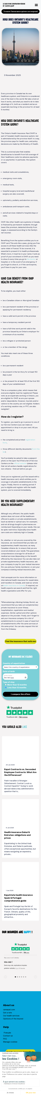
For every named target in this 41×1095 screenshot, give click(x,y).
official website (20, 463)
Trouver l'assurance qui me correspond (20, 11)
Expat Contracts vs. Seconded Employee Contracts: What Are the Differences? (20, 772)
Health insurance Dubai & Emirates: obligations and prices (17, 835)
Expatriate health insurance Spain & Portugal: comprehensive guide (18, 898)
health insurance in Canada (14, 585)
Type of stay (8, 682)
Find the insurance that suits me (20, 641)
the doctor (31, 259)
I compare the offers (20, 694)
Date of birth (9, 671)
